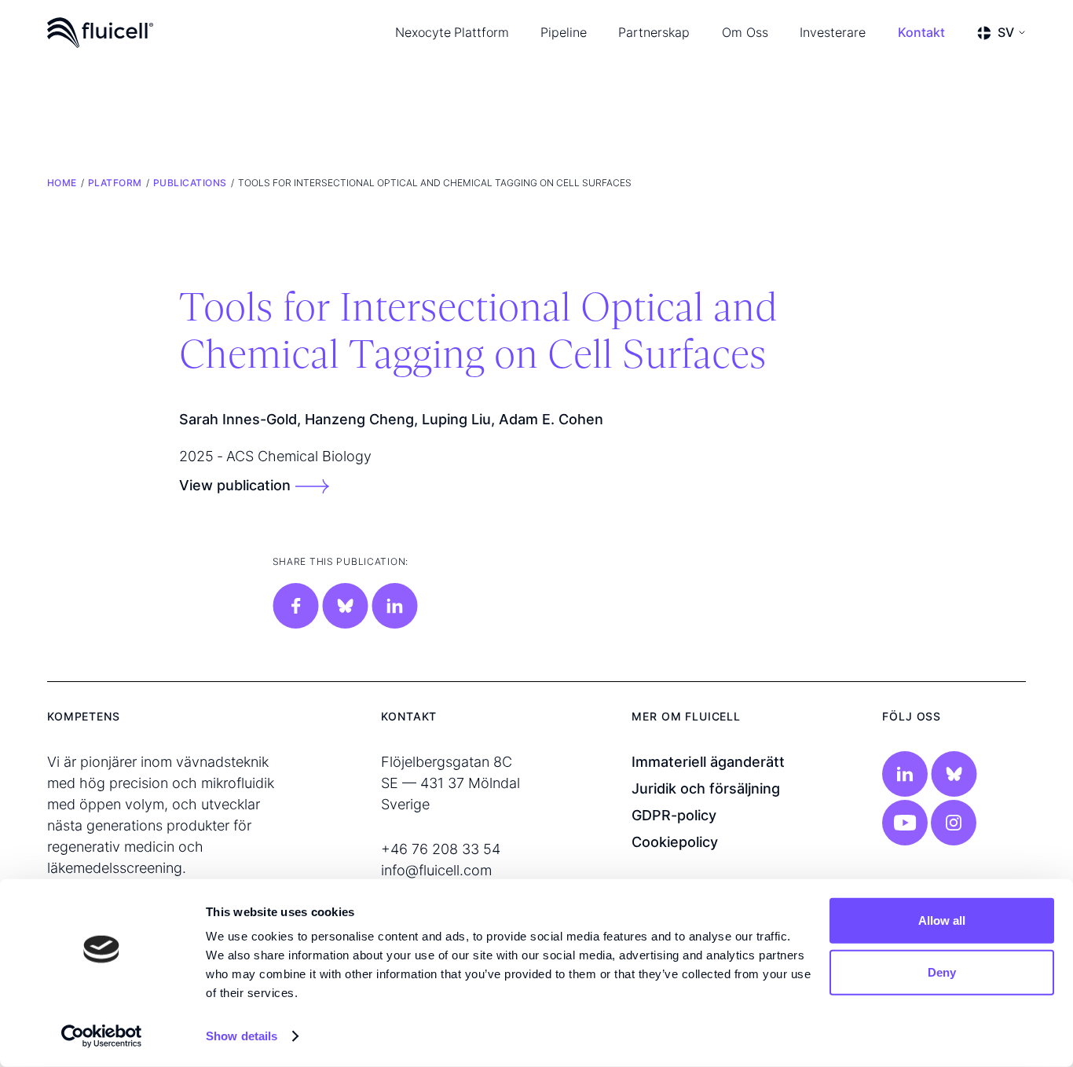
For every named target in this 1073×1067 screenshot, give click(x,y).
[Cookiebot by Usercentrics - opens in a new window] (101, 1036)
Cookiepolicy (675, 842)
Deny (942, 971)
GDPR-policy (674, 815)
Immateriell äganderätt (708, 762)
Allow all (941, 920)
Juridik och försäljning (706, 788)
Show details (241, 1036)
